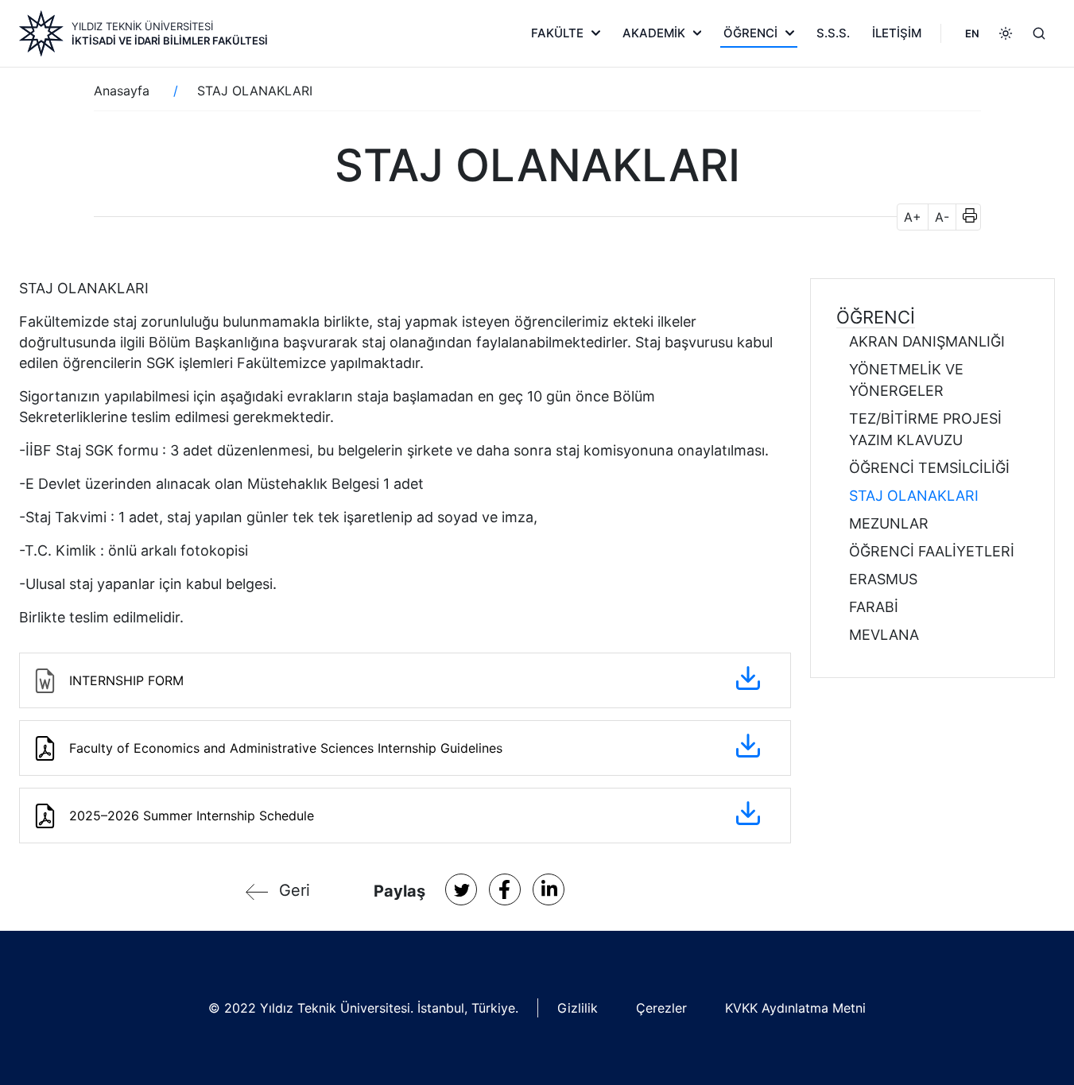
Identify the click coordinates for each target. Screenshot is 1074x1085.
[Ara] (1039, 33)
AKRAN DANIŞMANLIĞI (927, 341)
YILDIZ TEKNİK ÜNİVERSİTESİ (142, 26)
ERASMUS (883, 579)
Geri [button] (294, 890)
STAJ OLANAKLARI (914, 495)
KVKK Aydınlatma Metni (795, 1008)
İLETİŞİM (896, 33)
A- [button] (942, 217)
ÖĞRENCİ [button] (875, 317)
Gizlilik (577, 1008)
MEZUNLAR (889, 523)
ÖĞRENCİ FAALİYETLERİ (931, 551)
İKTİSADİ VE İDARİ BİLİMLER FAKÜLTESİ (170, 40)
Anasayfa (121, 91)
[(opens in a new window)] (461, 889)
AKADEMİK (653, 33)
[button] (964, 217)
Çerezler (661, 1008)
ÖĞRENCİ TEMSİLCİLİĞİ (929, 467)
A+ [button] (912, 217)
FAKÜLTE (557, 33)
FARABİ (873, 607)
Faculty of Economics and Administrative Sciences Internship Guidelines (285, 748)
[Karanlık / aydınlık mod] (1006, 33)
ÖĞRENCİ (750, 33)
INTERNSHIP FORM (126, 680)
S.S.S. (833, 33)
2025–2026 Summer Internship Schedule (191, 815)
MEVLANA (884, 634)
